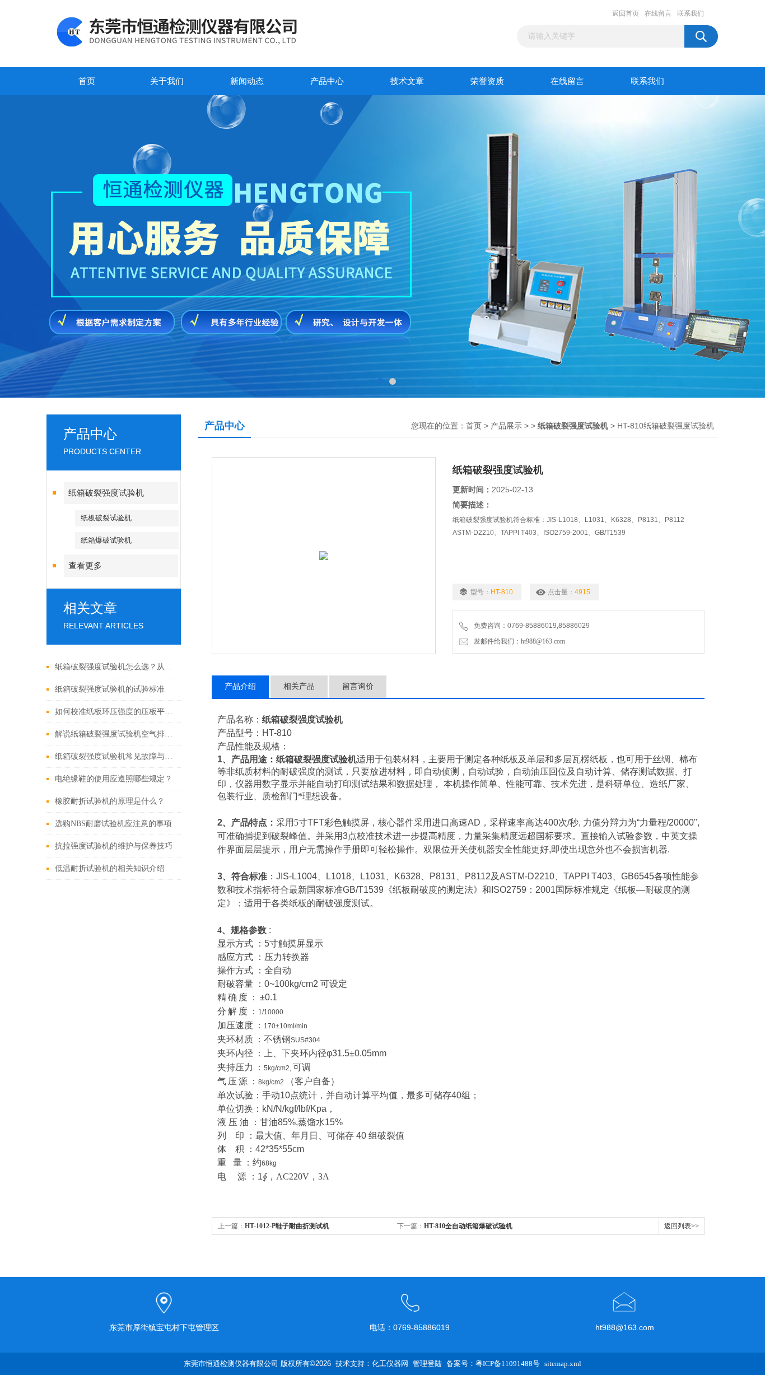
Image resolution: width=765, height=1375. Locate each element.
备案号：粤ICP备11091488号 (493, 1363)
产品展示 (506, 426)
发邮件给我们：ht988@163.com (517, 641)
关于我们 (167, 81)
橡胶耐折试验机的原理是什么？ (110, 801)
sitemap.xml (562, 1363)
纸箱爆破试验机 (106, 540)
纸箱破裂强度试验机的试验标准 (110, 689)
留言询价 (358, 686)
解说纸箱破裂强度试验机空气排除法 (115, 734)
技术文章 (407, 81)
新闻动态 (247, 81)
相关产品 (299, 686)
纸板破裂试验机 (106, 518)
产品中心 (327, 81)
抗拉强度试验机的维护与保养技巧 (113, 846)
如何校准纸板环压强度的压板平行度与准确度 (115, 711)
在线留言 (658, 13)
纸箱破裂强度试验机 (106, 492)
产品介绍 (240, 686)
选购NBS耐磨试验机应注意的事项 (113, 823)
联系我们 (690, 13)
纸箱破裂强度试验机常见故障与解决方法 (115, 756)
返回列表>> (681, 1226)
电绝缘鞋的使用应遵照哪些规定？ (113, 779)
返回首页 (625, 13)
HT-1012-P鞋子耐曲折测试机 (287, 1226)
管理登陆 (427, 1363)
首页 (86, 81)
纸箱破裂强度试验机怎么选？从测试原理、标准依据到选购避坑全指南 (115, 667)
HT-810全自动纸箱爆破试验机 (468, 1226)
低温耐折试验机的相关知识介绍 (110, 868)
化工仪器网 (390, 1363)
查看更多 (85, 565)
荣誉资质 (487, 81)
